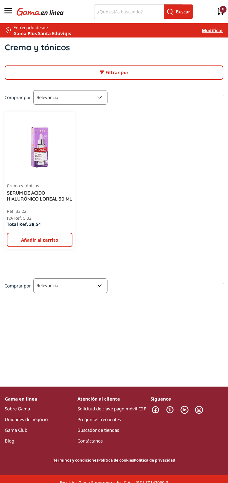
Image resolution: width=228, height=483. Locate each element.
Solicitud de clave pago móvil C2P (111, 409)
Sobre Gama (17, 409)
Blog (9, 441)
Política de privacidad (154, 460)
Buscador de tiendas (98, 430)
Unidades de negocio (26, 419)
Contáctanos (90, 441)
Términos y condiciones (75, 460)
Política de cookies (116, 460)
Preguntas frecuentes (99, 419)
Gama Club (16, 430)
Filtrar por (116, 72)
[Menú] (8, 11)
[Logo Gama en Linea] (40, 11)
